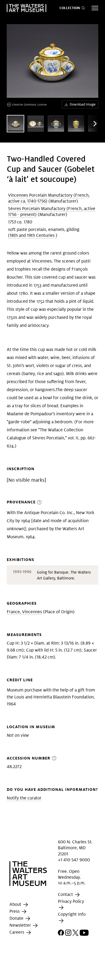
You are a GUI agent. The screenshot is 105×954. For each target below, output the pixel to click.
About (15, 904)
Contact (66, 894)
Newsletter (20, 925)
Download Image (83, 104)
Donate (16, 918)
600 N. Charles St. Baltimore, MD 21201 (75, 848)
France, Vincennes (24, 612)
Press (15, 911)
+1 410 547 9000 (74, 860)
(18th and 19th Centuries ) (32, 235)
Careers (17, 932)
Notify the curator (24, 798)
